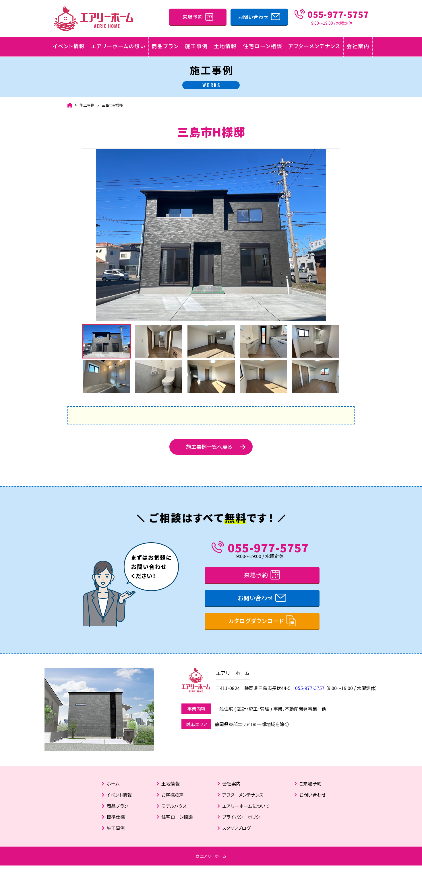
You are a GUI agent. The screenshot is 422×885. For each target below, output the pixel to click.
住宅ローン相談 (262, 46)
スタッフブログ (236, 827)
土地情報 (225, 46)
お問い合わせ (253, 16)
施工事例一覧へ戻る (209, 446)
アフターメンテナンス (314, 46)
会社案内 (357, 46)
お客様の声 (172, 794)
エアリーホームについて (246, 805)
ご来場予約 (310, 783)
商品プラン (165, 46)
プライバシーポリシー (243, 816)
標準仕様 (116, 816)
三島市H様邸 (112, 105)
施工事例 (196, 46)
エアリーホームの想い (118, 46)
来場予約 (192, 16)
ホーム (113, 783)
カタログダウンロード (256, 621)
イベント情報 (69, 46)
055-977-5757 (268, 547)
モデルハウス (174, 805)
